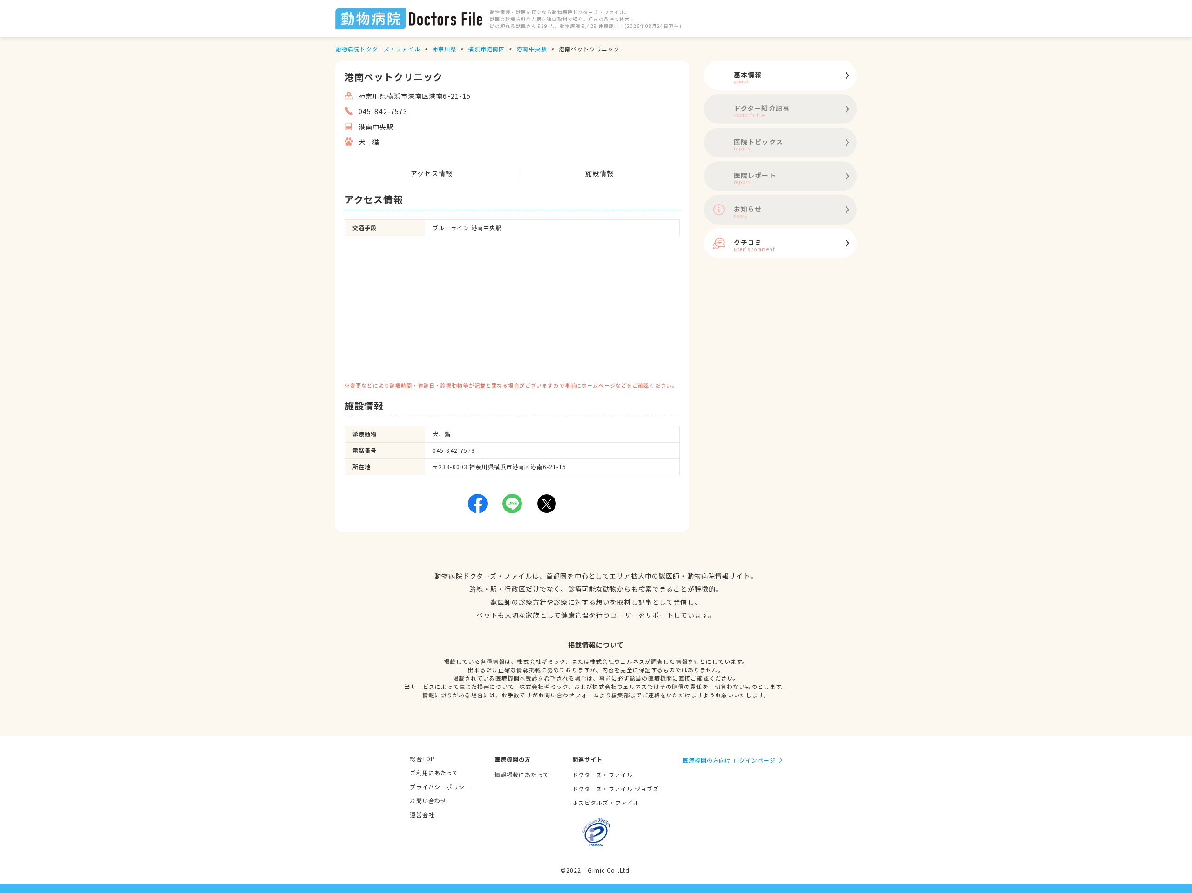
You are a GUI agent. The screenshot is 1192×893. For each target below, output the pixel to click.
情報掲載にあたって (521, 774)
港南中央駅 (531, 49)
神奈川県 (444, 49)
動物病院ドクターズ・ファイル (377, 49)
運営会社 (422, 814)
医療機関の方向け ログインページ (729, 760)
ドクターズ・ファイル (602, 774)
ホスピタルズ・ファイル (605, 802)
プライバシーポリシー (440, 787)
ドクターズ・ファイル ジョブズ (615, 788)
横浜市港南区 (486, 49)
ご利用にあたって (434, 773)
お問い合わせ (428, 800)
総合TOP (422, 759)
